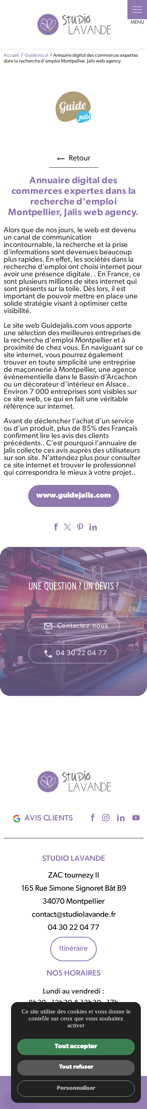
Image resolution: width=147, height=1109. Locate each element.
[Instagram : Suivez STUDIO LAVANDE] (104, 817)
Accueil (11, 55)
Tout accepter (76, 1046)
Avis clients (48, 818)
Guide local (36, 55)
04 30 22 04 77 (81, 653)
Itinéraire (73, 949)
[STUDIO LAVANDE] (73, 24)
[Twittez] (66, 527)
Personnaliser (76, 1088)
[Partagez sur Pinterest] (79, 527)
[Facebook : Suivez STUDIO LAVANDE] (91, 817)
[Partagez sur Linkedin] (92, 527)
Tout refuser (76, 1067)
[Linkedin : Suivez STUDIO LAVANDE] (120, 817)
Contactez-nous (75, 626)
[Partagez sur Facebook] (55, 527)
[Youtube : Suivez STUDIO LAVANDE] (135, 817)
